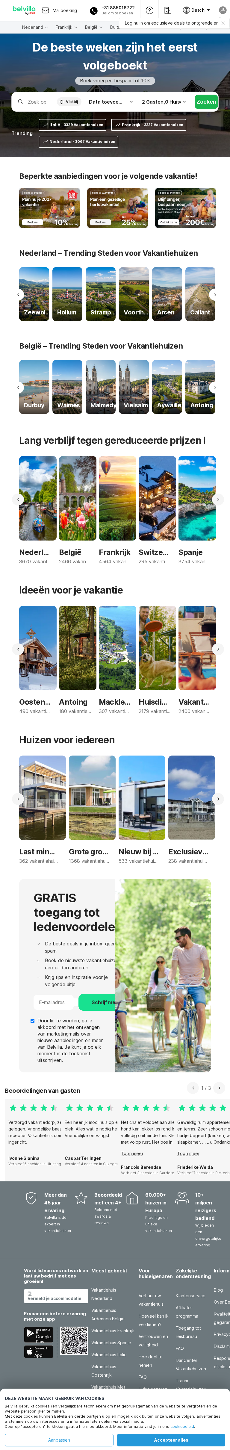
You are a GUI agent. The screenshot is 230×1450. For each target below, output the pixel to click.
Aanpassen (59, 1440)
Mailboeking (65, 10)
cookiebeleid (182, 1426)
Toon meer (132, 1153)
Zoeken (206, 102)
